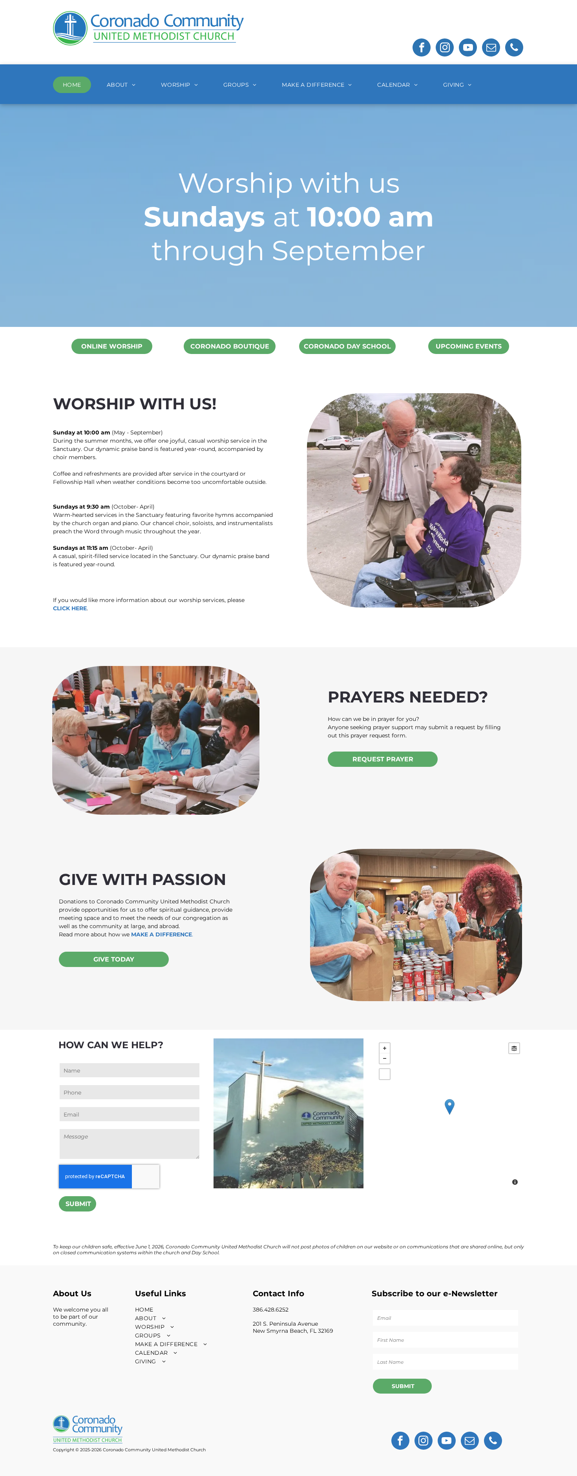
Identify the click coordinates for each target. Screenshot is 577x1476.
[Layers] (514, 1048)
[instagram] (445, 48)
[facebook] (422, 48)
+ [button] (385, 1048)
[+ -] (449, 1114)
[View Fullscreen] (385, 1074)
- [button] (385, 1058)
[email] (491, 48)
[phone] (514, 48)
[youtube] (468, 48)
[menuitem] (75, 85)
